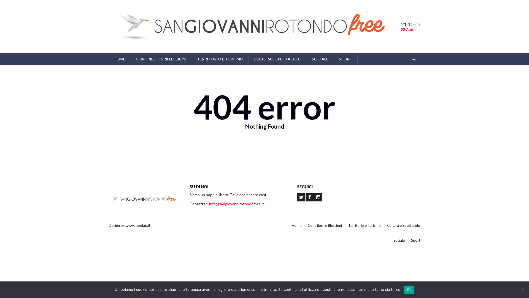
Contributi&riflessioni (161, 59)
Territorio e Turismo (220, 59)
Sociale (320, 59)
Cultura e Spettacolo (277, 59)
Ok (409, 289)
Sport (345, 59)
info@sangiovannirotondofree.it (236, 203)
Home (119, 59)
